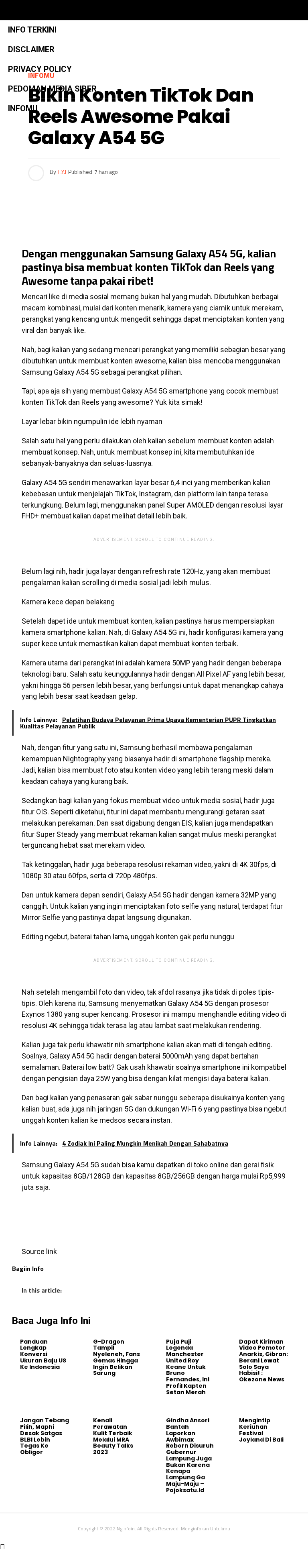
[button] (135, 10)
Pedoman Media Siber (52, 89)
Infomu (23, 108)
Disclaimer (31, 49)
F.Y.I (62, 171)
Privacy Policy (40, 69)
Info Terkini (32, 30)
